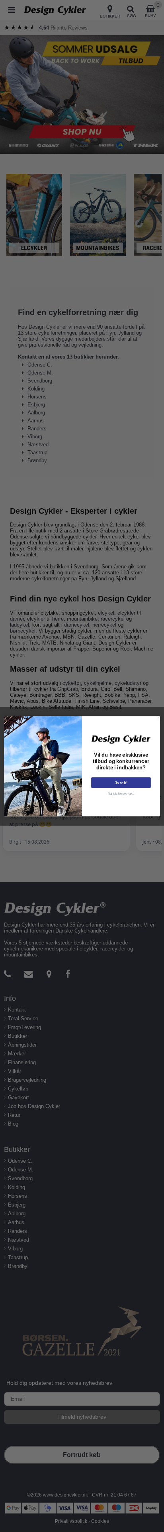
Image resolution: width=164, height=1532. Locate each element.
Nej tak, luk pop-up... (121, 793)
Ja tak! (121, 782)
